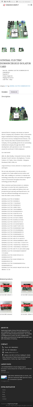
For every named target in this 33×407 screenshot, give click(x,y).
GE (6, 86)
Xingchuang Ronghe (13, 393)
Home (4, 379)
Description (5, 92)
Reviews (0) (14, 92)
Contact (4, 388)
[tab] (14, 92)
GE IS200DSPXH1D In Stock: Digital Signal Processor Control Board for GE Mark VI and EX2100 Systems (16, 358)
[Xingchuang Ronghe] (13, 4)
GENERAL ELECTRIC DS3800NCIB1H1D (20, 86)
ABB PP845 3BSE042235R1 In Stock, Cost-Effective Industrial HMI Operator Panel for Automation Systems (20, 367)
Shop (3, 381)
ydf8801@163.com (13, 342)
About (3, 386)
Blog (3, 384)
